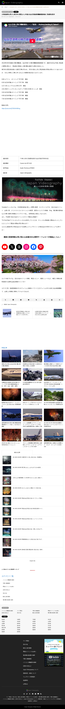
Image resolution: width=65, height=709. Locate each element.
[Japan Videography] (12, 2)
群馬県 (3, 629)
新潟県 (49, 623)
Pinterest (35, 693)
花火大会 (5, 593)
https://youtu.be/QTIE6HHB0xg (11, 108)
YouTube (38, 693)
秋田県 (49, 627)
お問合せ (25, 684)
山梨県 (3, 623)
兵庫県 (18, 619)
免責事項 (25, 680)
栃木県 (18, 625)
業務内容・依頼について (29, 673)
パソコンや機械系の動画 (8, 580)
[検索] (58, 2)
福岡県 (18, 627)
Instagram (24, 693)
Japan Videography (12, 304)
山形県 (49, 621)
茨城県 (18, 629)
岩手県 (34, 623)
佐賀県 (3, 619)
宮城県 (16, 11)
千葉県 (34, 619)
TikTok (27, 693)
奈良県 (18, 621)
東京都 (3, 625)
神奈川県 (4, 627)
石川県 (49, 625)
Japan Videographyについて (30, 669)
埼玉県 (49, 619)
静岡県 (18, 631)
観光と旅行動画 (6, 596)
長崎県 (34, 629)
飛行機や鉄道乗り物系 (7, 11)
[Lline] (28, 299)
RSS (40, 693)
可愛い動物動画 (6, 583)
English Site (32, 560)
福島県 (34, 627)
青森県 (3, 631)
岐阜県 (18, 623)
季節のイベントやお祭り (8, 586)
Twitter (29, 693)
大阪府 (3, 621)
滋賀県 (34, 625)
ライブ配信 (19, 610)
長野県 (49, 629)
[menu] (62, 2)
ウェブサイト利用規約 (29, 676)
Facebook (32, 693)
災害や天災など (6, 589)
